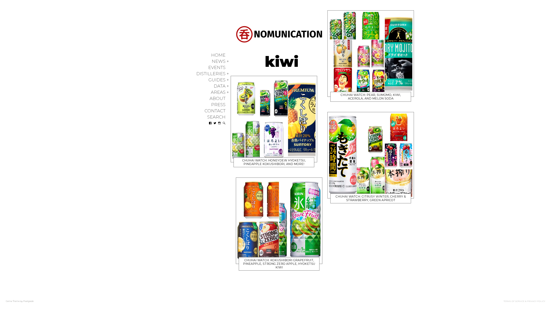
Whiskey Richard (275, 165)
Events (217, 67)
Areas (218, 92)
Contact (215, 110)
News (219, 61)
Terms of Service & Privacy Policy (524, 301)
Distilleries (211, 73)
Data (220, 86)
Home (218, 55)
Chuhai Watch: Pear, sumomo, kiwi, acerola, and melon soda (371, 96)
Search (216, 117)
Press (218, 104)
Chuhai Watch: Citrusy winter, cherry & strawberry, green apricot (371, 198)
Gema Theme (13, 301)
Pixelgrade (28, 301)
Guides (217, 80)
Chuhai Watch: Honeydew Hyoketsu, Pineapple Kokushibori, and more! (274, 162)
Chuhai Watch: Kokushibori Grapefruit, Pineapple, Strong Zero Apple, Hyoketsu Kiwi (279, 263)
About (218, 98)
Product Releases (258, 165)
